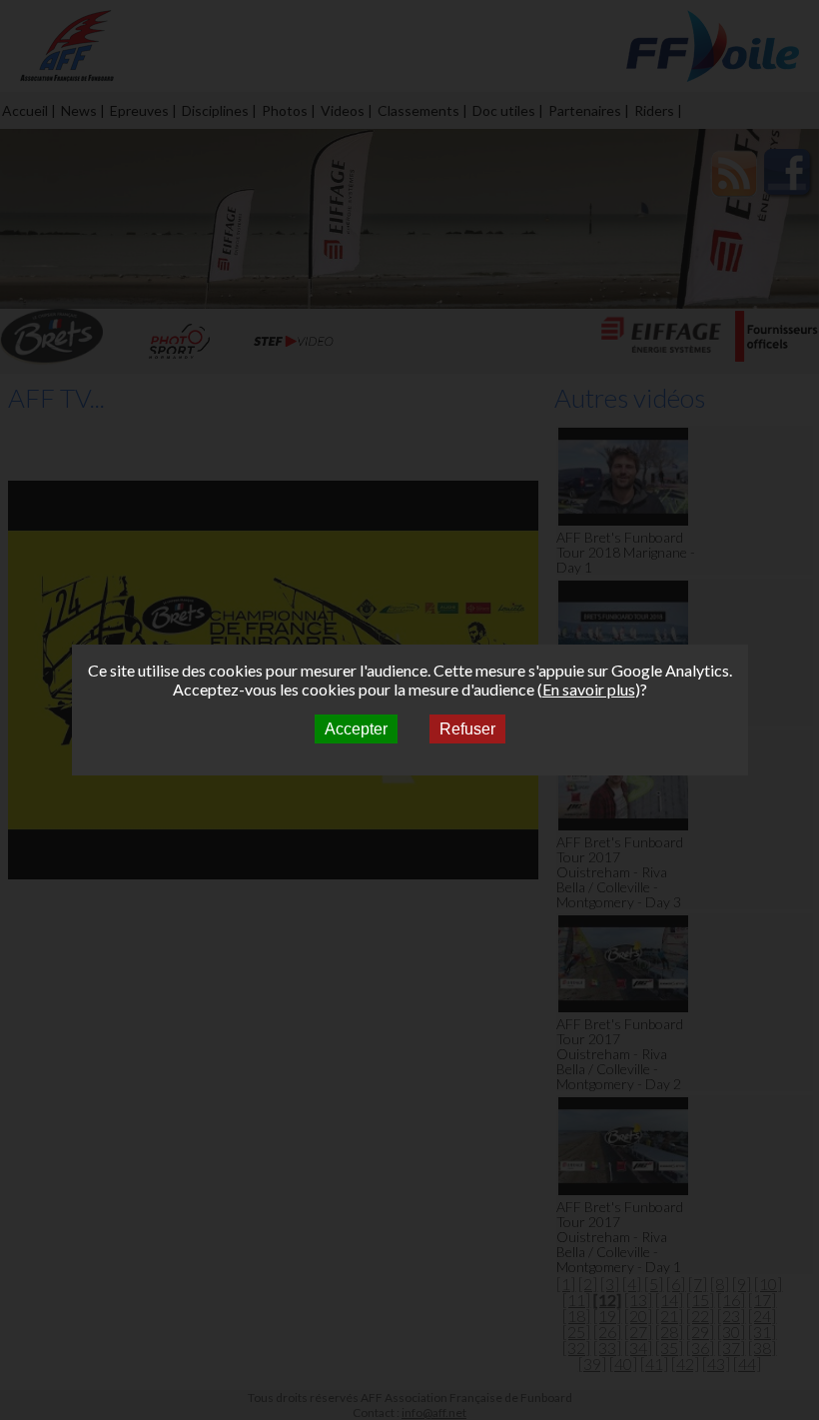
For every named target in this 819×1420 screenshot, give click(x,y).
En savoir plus (588, 689)
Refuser (467, 728)
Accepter (356, 728)
